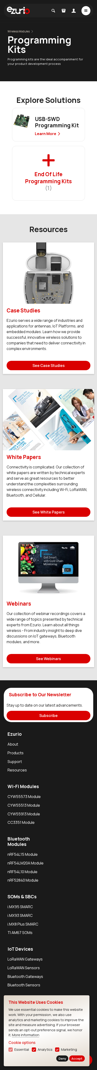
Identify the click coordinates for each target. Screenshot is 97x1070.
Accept (76, 1058)
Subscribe (48, 715)
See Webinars (48, 658)
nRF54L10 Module (22, 871)
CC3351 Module (21, 822)
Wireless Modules (19, 31)
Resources (17, 770)
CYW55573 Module (24, 796)
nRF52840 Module (23, 880)
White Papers (24, 457)
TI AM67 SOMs (20, 932)
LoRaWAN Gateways (25, 959)
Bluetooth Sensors (24, 985)
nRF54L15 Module (23, 854)
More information (25, 1035)
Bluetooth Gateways (25, 976)
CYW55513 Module (24, 805)
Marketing (69, 1049)
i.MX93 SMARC (20, 915)
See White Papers (48, 512)
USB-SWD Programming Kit (57, 122)
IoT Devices (20, 949)
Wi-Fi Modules (23, 786)
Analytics (45, 1049)
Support (15, 761)
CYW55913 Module (24, 814)
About (13, 744)
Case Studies (23, 310)
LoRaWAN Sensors (24, 967)
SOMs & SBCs (22, 897)
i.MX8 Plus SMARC (23, 924)
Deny (62, 1058)
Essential (21, 1049)
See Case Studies (48, 365)
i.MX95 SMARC (20, 906)
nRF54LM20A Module (26, 863)
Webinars (19, 603)
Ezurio (15, 734)
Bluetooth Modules (19, 841)
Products (16, 752)
